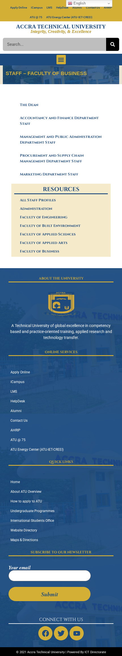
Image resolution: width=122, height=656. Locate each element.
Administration (36, 208)
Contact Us (93, 7)
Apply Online (18, 7)
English (79, 3)
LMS (49, 7)
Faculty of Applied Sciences (48, 234)
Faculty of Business (39, 251)
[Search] (112, 44)
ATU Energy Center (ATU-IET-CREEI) (69, 17)
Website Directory (23, 530)
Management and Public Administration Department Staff (61, 139)
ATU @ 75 (36, 17)
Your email (20, 568)
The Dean (29, 104)
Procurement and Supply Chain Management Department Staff (52, 158)
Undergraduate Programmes (32, 511)
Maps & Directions (24, 540)
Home (15, 482)
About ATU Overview (25, 492)
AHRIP (108, 7)
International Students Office (32, 521)
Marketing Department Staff (49, 174)
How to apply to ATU (26, 501)
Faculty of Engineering (43, 217)
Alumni (77, 7)
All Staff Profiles (38, 200)
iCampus (37, 7)
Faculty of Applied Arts (44, 242)
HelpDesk (62, 7)
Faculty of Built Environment (50, 225)
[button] (61, 59)
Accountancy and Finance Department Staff (59, 120)
